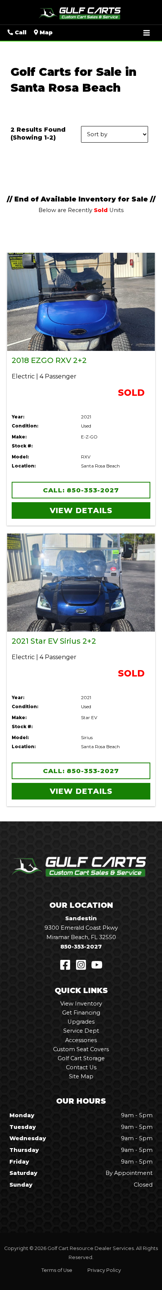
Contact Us (81, 1067)
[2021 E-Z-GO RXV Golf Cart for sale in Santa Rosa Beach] (81, 302)
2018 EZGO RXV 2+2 (49, 360)
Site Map (81, 1076)
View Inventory (81, 1003)
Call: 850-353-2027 (81, 490)
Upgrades (81, 1021)
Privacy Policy (104, 1270)
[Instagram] (81, 964)
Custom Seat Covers (81, 1049)
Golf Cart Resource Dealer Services (90, 1248)
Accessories (81, 1040)
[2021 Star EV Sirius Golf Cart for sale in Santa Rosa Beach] (81, 583)
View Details (81, 510)
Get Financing (81, 1012)
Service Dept (81, 1030)
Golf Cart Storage (81, 1058)
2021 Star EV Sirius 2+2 (54, 641)
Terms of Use (56, 1270)
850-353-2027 (81, 946)
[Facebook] (65, 964)
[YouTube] (96, 964)
